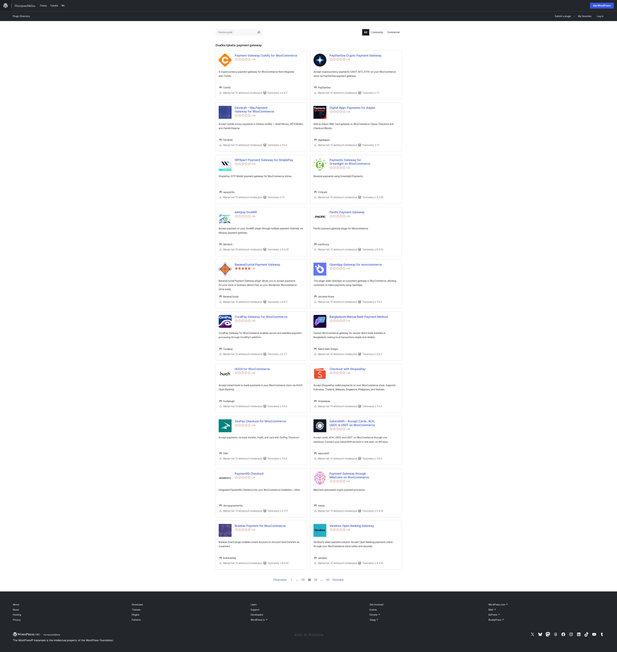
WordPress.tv (259, 619)
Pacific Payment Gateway (347, 212)
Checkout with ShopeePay (348, 369)
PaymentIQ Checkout (249, 473)
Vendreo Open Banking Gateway (352, 525)
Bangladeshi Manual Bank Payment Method (359, 316)
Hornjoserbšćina (52, 634)
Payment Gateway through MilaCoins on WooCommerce (349, 475)
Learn (254, 604)
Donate (375, 614)
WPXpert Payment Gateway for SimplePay (264, 160)
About (16, 604)
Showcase (137, 604)
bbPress (494, 614)
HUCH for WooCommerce (252, 369)
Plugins (135, 614)
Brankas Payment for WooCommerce (260, 525)
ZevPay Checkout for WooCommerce (260, 421)
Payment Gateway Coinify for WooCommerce (266, 55)
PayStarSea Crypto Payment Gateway (355, 55)
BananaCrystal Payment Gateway (257, 264)
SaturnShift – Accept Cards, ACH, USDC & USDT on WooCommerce (352, 423)
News (16, 609)
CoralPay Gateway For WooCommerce (261, 316)
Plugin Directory (21, 16)
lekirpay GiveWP (246, 212)
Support (255, 609)
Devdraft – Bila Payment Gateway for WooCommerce (254, 109)
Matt (492, 609)
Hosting (17, 614)
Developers (257, 614)
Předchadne (280, 579)
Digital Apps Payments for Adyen (352, 107)
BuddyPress (496, 619)
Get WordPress (602, 5)
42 (327, 579)
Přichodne (338, 579)
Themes (136, 609)
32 (315, 579)
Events (373, 609)
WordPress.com (498, 604)
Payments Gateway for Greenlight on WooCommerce (350, 161)
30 (303, 579)
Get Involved (376, 604)
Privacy (17, 619)
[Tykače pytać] (259, 32)
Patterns (136, 619)
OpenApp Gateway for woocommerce (356, 264)
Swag (374, 619)
